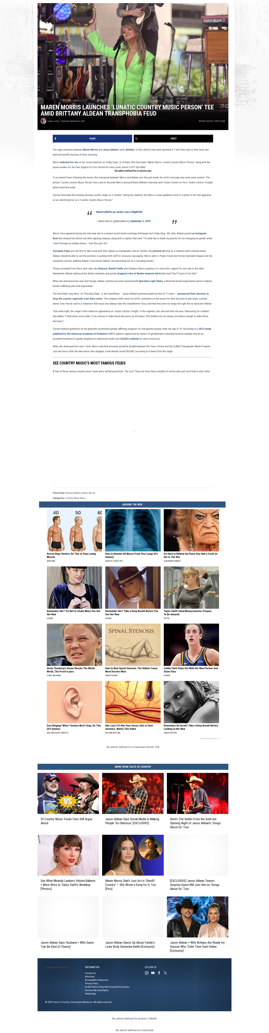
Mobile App (90, 993)
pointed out (159, 250)
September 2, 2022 (140, 221)
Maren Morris (90, 149)
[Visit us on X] (166, 973)
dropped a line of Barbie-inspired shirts (139, 273)
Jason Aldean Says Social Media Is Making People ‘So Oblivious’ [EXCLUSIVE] (132, 821)
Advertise (89, 976)
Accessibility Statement (96, 980)
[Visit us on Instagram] (148, 973)
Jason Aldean (110, 149)
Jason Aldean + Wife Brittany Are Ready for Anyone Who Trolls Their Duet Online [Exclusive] (197, 947)
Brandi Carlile (116, 268)
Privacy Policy (91, 983)
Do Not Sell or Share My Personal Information (107, 987)
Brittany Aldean (73, 493)
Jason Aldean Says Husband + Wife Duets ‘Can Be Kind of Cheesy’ (67, 944)
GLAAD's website (129, 338)
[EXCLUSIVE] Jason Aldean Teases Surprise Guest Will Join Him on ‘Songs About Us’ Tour (194, 885)
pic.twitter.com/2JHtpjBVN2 (127, 211)
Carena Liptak (53, 121)
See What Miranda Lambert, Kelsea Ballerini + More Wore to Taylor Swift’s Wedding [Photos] (68, 885)
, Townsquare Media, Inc (81, 1002)
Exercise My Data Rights (97, 990)
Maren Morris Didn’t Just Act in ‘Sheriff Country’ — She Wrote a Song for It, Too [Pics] (130, 885)
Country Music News (75, 498)
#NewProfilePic (104, 211)
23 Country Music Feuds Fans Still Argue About (66, 821)
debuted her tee (69, 162)
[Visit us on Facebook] (160, 973)
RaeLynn (103, 268)
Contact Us (90, 973)
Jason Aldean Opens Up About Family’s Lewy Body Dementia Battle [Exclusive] (130, 944)
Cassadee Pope (61, 250)
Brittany (130, 149)
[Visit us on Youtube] (154, 973)
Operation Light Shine (151, 281)
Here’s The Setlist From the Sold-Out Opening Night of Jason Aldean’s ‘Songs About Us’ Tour (195, 823)
